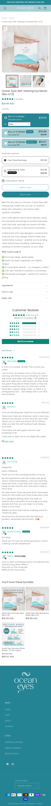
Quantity (5, 109)
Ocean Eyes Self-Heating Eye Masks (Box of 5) (37, 614)
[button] (5, 8)
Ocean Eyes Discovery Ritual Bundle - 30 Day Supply (13, 649)
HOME (7, 709)
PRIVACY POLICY (12, 753)
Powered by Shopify (35, 804)
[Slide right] (48, 82)
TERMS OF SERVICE (13, 748)
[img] (7, 357)
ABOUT (8, 720)
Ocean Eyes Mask (21, 804)
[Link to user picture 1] (8, 446)
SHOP (7, 715)
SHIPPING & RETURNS (14, 742)
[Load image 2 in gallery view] (25, 81)
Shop (11, 18)
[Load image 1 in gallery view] (12, 81)
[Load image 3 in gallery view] (39, 81)
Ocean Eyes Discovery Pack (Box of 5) (13, 614)
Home (4, 18)
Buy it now (25, 194)
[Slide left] (2, 82)
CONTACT (9, 726)
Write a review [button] (25, 341)
